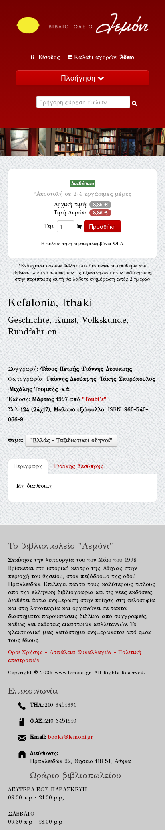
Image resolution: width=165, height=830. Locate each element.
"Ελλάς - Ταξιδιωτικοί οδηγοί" (71, 440)
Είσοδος (49, 57)
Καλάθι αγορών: (104, 57)
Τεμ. (49, 226)
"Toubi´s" (94, 399)
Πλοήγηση (79, 78)
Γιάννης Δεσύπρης (79, 466)
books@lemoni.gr (70, 737)
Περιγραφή (28, 466)
